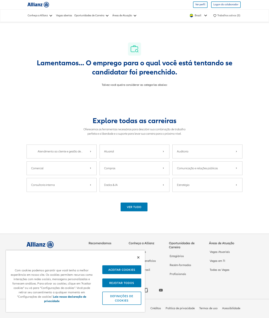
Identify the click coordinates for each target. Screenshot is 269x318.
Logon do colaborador (225, 4)
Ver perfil (200, 4)
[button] (134, 207)
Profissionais (178, 274)
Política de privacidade (180, 308)
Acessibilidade (231, 308)
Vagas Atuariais (220, 252)
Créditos (155, 308)
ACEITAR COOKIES (121, 269)
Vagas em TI (217, 261)
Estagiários (177, 256)
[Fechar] (138, 257)
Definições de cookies (121, 298)
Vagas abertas (64, 15)
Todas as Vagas (219, 270)
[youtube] (160, 290)
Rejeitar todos (121, 283)
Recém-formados (180, 265)
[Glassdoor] (146, 290)
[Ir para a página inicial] (38, 4)
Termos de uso (208, 308)
